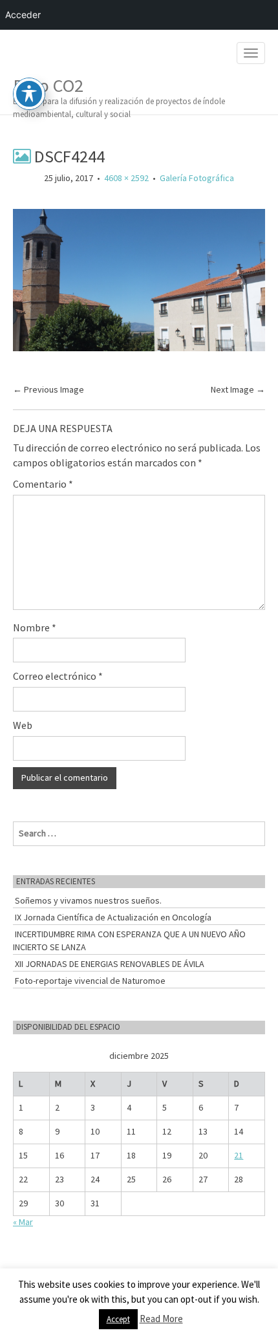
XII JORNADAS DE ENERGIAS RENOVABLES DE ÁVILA (109, 964)
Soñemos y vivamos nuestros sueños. (88, 900)
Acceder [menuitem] (23, 14)
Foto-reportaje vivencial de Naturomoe (90, 980)
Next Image (238, 389)
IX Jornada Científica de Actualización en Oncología (113, 917)
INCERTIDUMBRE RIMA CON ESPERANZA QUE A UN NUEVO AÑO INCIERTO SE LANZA (129, 940)
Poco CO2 (119, 94)
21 (238, 1155)
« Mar (23, 1222)
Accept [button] (118, 1319)
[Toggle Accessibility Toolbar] (29, 93)
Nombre (34, 627)
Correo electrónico (58, 675)
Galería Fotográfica (197, 178)
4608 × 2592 (126, 178)
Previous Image (48, 389)
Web (22, 725)
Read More (161, 1318)
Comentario (43, 483)
